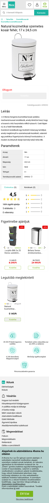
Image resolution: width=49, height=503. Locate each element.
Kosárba (25, 95)
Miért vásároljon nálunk (12, 413)
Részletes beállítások (24, 499)
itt (14, 488)
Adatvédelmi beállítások (12, 416)
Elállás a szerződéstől (11, 445)
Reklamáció (7, 442)
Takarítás (9, 19)
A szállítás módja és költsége (14, 407)
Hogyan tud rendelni (10, 400)
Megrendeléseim (9, 439)
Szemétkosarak (22, 19)
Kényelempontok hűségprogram (15, 404)
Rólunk (5, 390)
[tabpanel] (24, 56)
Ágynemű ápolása (9, 422)
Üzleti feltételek (8, 419)
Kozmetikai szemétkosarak (11, 22)
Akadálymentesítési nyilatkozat (15, 426)
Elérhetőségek (8, 387)
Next (44, 247)
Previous (4, 247)
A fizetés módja (8, 410)
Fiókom (5, 436)
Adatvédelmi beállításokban (13, 484)
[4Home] (3, 19)
